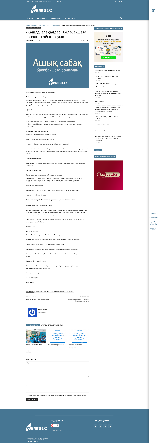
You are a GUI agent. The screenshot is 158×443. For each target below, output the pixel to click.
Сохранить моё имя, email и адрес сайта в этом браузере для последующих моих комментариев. (56, 395)
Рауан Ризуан (29, 40)
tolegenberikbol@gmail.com (71, 430)
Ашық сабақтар (37, 27)
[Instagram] (115, 1)
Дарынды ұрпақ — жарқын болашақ (37, 299)
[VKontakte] (118, 1)
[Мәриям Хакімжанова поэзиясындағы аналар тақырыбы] (79, 336)
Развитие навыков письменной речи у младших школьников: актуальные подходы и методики (108, 93)
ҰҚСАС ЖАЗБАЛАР (32, 325)
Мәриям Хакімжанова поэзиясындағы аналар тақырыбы (76, 345)
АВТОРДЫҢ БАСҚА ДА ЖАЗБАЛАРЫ (52, 325)
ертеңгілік (46, 291)
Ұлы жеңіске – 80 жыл (101, 131)
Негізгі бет (30, 18)
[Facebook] (112, 1)
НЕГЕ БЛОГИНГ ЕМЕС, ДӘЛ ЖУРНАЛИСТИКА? (108, 70)
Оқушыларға (56, 18)
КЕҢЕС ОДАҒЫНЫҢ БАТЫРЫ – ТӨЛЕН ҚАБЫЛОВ (106, 117)
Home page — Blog (43, 25)
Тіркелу (27, 1)
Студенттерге (70, 18)
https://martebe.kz (42, 312)
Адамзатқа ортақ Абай (102, 125)
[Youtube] (122, 1)
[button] (121, 18)
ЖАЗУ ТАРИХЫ (99, 101)
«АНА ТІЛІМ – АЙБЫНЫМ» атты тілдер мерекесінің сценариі (106, 85)
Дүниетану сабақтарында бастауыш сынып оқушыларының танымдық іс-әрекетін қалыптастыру (108, 138)
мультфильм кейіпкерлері (58, 291)
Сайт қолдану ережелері (45, 1)
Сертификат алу (57, 1)
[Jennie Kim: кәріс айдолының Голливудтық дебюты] (57, 336)
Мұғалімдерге (42, 18)
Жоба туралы (34, 1)
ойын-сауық (70, 291)
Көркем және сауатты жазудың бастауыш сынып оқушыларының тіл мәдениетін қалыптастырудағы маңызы (107, 109)
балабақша (39, 291)
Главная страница (31, 25)
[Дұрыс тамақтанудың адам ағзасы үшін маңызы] (36, 336)
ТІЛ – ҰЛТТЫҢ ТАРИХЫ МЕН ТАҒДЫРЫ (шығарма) (106, 77)
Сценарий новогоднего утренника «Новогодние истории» (78, 300)
